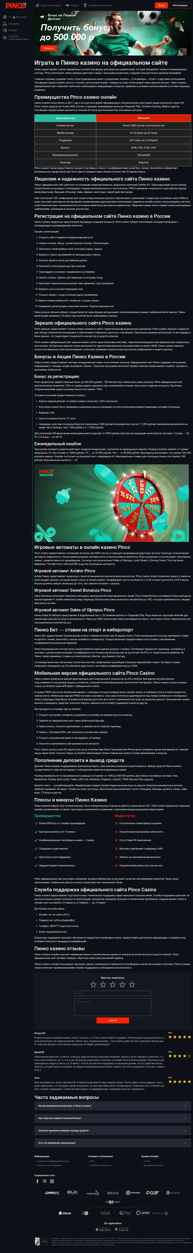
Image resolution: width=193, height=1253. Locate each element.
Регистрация (180, 5)
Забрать (49, 48)
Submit (113, 1020)
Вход (161, 5)
